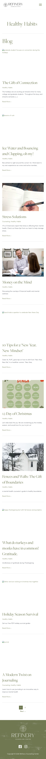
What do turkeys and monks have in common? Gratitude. (20, 548)
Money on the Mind (17, 282)
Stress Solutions (14, 217)
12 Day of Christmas (17, 414)
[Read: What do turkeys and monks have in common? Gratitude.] (23, 526)
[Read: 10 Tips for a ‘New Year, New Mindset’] (23, 328)
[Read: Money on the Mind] (23, 262)
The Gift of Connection (19, 83)
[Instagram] (26, 746)
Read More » (6, 102)
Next (23, 711)
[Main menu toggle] (40, 5)
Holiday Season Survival (20, 614)
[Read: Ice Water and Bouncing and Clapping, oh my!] (8, 115)
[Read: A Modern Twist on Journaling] (23, 658)
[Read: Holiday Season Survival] (23, 597)
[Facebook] (20, 746)
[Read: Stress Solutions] (23, 197)
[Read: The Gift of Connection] (23, 51)
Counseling (6, 221)
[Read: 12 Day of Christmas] (23, 394)
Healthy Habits (7, 87)
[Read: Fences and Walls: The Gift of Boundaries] (23, 457)
